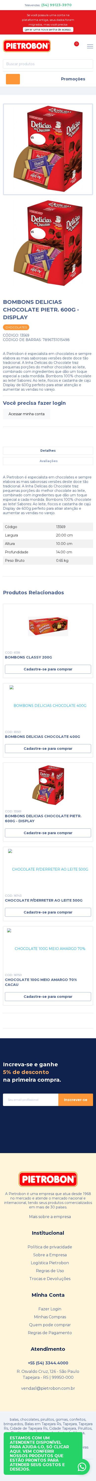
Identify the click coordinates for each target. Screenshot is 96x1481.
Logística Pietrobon (50, 1262)
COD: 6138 (12, 652)
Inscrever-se (75, 1100)
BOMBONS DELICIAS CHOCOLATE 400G (42, 736)
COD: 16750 (13, 975)
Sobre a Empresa (50, 1255)
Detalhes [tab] (48, 450)
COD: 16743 (13, 895)
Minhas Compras (50, 1317)
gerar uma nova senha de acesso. (48, 29)
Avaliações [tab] (49, 461)
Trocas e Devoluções (49, 1278)
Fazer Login (49, 1309)
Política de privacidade (50, 1247)
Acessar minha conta (27, 414)
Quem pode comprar (50, 1325)
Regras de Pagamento (50, 1332)
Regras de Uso (50, 1270)
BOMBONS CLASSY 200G (28, 657)
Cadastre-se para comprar (48, 669)
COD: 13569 (13, 811)
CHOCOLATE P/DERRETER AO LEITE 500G (43, 900)
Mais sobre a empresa (50, 1216)
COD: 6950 (13, 732)
